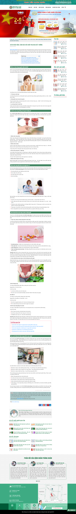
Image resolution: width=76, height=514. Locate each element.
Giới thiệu (35, 7)
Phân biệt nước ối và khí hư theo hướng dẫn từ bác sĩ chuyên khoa (44, 445)
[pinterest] (48, 405)
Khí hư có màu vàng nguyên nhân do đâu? (28, 57)
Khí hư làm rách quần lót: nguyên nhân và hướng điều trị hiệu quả (24, 324)
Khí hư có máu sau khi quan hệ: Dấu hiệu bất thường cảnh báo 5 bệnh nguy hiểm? (27, 326)
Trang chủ (30, 7)
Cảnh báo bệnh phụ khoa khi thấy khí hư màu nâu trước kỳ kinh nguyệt (22, 441)
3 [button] (38, 481)
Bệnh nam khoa (48, 7)
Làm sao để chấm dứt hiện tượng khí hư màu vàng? (30, 62)
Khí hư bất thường (31, 39)
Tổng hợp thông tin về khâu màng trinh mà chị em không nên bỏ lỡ (62, 89)
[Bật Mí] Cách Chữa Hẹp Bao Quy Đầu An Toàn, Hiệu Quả (22, 425)
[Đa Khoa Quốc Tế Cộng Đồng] (38, 23)
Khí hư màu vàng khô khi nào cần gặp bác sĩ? (29, 60)
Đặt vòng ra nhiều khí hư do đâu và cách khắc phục (22, 449)
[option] (19, 470)
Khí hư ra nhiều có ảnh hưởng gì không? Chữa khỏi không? (44, 441)
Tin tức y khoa (18, 39)
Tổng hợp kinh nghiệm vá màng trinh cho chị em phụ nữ (62, 80)
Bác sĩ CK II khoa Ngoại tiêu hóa (25, 410)
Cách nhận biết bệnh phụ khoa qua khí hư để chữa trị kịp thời (22, 445)
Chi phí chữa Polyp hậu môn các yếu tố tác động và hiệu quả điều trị (44, 429)
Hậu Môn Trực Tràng (56, 7)
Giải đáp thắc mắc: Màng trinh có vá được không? (62, 70)
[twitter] (42, 405)
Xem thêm (65, 44)
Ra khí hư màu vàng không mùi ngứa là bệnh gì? (29, 58)
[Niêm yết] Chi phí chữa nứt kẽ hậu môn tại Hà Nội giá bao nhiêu (22, 429)
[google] (44, 405)
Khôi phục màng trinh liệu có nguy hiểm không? (62, 84)
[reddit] (46, 405)
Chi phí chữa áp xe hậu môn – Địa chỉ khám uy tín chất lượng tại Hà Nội (22, 433)
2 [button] (37, 481)
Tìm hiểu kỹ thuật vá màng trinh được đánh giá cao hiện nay (62, 75)
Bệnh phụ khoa (41, 7)
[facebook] (40, 405)
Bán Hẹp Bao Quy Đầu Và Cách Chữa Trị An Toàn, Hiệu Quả (44, 425)
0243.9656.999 (20, 398)
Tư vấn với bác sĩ (57, 508)
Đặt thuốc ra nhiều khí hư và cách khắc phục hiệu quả (22, 329)
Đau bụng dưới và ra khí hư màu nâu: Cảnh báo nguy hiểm (23, 331)
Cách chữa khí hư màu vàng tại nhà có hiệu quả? (30, 61)
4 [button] (39, 481)
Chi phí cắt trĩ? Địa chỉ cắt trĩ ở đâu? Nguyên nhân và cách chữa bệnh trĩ (44, 433)
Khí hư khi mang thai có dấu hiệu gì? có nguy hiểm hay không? (24, 327)
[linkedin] (50, 405)
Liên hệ (63, 7)
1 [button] (36, 481)
